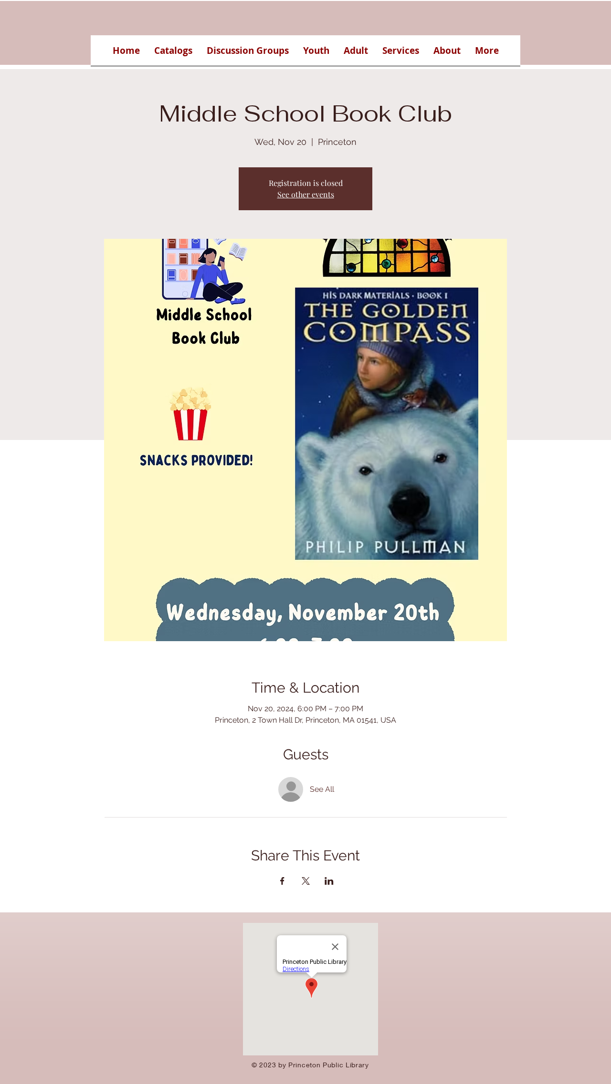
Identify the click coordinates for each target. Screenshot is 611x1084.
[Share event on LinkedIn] (329, 881)
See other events (305, 194)
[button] (173, 53)
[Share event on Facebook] (282, 881)
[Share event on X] (305, 881)
